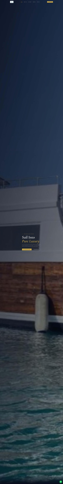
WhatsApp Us (36, 249)
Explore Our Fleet (27, 249)
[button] (31, 481)
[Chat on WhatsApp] (61, 482)
